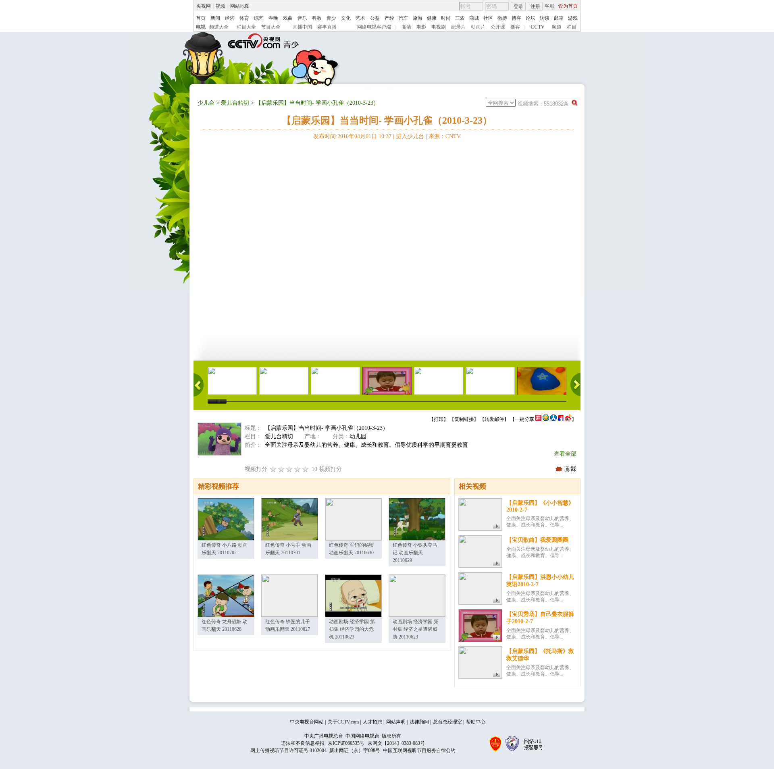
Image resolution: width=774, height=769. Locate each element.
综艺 (259, 18)
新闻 (215, 18)
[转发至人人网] (553, 419)
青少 (331, 18)
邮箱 (559, 18)
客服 (549, 6)
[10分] (306, 469)
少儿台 (206, 103)
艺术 (360, 18)
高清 (406, 27)
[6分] (289, 469)
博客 (516, 18)
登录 (518, 6)
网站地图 (240, 6)
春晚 (273, 18)
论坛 (530, 18)
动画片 (478, 27)
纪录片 (458, 27)
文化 (346, 18)
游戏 (573, 18)
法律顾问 (419, 722)
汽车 (403, 18)
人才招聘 (372, 722)
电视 (201, 27)
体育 (244, 18)
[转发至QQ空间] (546, 419)
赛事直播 (327, 27)
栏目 (571, 27)
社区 (488, 18)
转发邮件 (494, 419)
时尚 (446, 18)
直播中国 (302, 27)
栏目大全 (246, 27)
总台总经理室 (447, 722)
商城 (474, 18)
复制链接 (464, 419)
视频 (220, 6)
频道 (557, 27)
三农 (460, 18)
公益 (375, 18)
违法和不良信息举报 (303, 743)
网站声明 (396, 722)
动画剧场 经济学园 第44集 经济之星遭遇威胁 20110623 (416, 629)
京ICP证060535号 (346, 743)
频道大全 (219, 27)
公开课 (498, 27)
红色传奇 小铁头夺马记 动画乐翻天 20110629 (415, 552)
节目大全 (271, 27)
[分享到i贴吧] (561, 419)
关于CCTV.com (343, 722)
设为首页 (568, 6)
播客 (515, 27)
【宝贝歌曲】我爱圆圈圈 (537, 540)
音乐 (302, 18)
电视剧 (438, 27)
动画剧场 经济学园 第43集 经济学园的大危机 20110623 (352, 629)
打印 (438, 419)
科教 (317, 18)
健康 (432, 18)
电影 (421, 27)
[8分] (297, 469)
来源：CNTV (445, 136)
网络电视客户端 (374, 27)
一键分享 (524, 419)
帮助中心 (475, 722)
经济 (230, 18)
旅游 (417, 18)
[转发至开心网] (538, 419)
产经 (389, 18)
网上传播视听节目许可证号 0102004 (288, 750)
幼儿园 (358, 436)
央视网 (203, 6)
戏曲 (288, 18)
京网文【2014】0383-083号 (396, 743)
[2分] (273, 469)
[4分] (281, 469)
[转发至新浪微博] (568, 419)
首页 (201, 18)
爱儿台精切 (235, 103)
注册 (535, 6)
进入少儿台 (410, 136)
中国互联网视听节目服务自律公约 (419, 750)
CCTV (538, 27)
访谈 (544, 18)
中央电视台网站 (307, 722)
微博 (502, 18)
